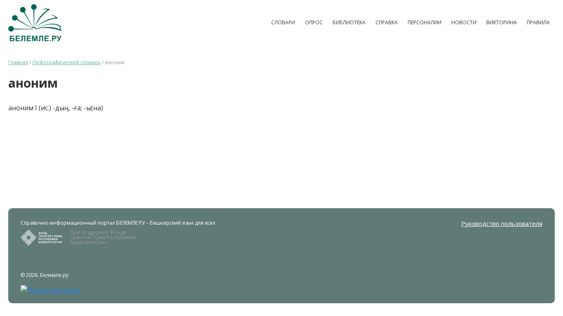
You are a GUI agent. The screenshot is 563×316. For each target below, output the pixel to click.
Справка (386, 22)
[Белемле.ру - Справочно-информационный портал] (35, 22)
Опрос (314, 22)
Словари (283, 22)
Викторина (501, 22)
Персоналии (424, 22)
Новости (463, 22)
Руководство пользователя (501, 224)
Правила (538, 22)
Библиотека (349, 22)
